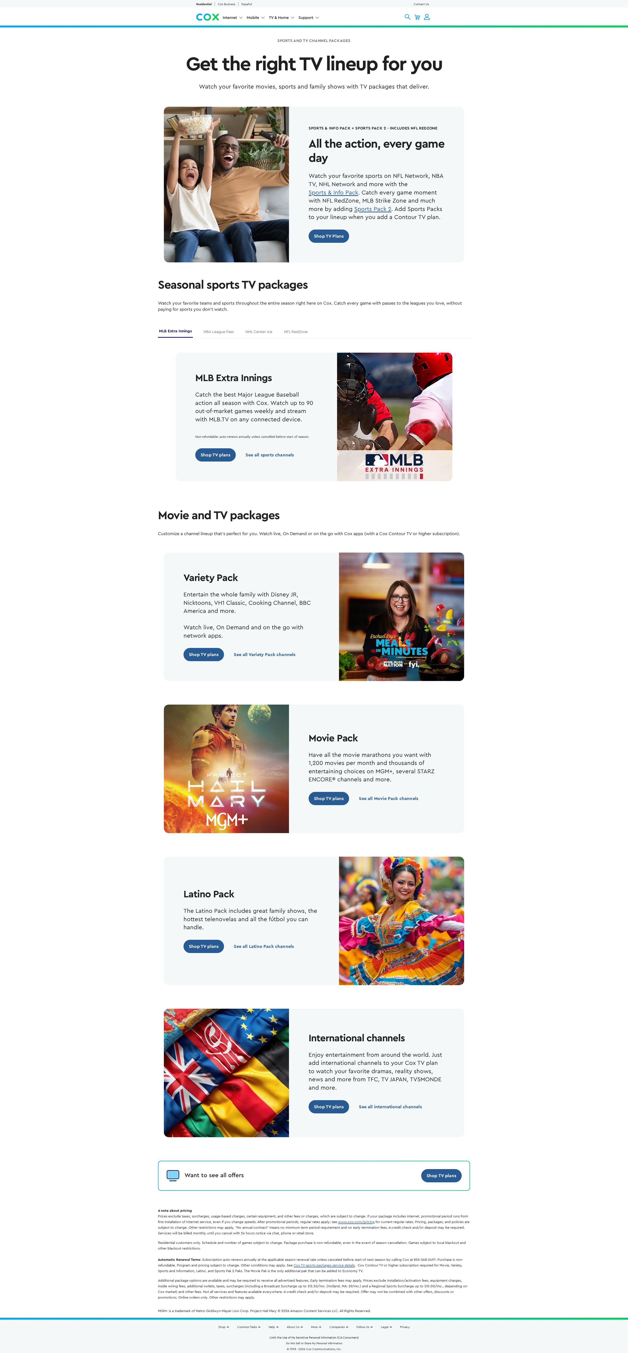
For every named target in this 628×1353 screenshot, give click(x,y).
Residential (204, 4)
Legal (384, 1327)
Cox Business (226, 4)
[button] (407, 17)
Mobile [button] (253, 18)
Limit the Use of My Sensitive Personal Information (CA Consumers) (314, 1337)
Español (246, 4)
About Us (293, 1327)
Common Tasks (247, 1327)
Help (272, 1327)
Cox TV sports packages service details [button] (324, 1265)
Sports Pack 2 (372, 209)
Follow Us (362, 1327)
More (314, 1327)
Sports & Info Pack (333, 193)
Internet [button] (230, 18)
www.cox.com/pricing (356, 1222)
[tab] (175, 333)
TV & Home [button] (279, 18)
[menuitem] (233, 19)
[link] (329, 236)
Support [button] (306, 18)
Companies (337, 1327)
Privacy (405, 1327)
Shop (221, 1327)
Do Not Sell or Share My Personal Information (314, 1343)
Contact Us (421, 4)
